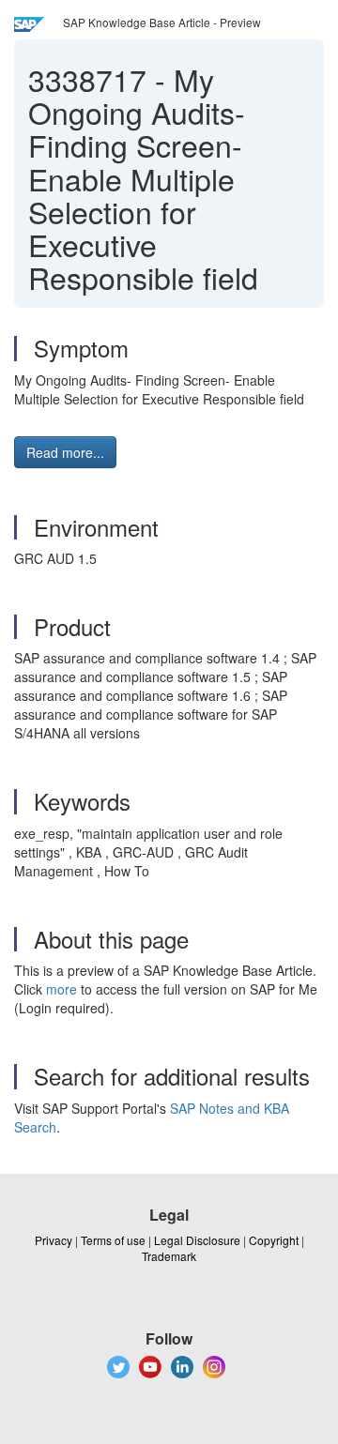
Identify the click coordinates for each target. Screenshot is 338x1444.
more (61, 989)
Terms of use (113, 1240)
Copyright (274, 1240)
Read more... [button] (65, 452)
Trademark (169, 1256)
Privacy (53, 1240)
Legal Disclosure (197, 1240)
